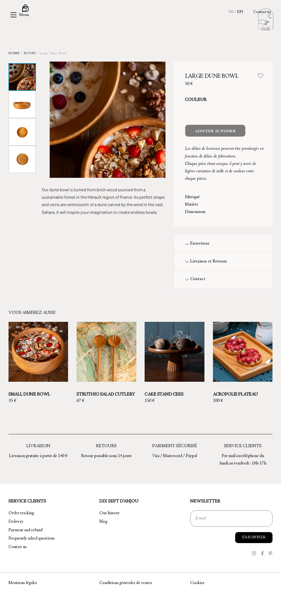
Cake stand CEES (164, 394)
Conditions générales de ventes (125, 583)
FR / (232, 12)
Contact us (262, 12)
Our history (109, 513)
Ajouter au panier (215, 130)
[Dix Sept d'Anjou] (265, 18)
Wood (30, 53)
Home (14, 53)
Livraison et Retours (208, 261)
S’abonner (254, 538)
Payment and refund (26, 530)
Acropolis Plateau (235, 394)
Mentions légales (23, 583)
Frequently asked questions (32, 538)
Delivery (16, 521)
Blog (103, 521)
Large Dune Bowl (211, 76)
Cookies (197, 583)
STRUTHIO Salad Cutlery (106, 394)
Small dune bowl (29, 394)
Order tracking (21, 513)
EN (240, 12)
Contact (197, 279)
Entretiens (199, 243)
